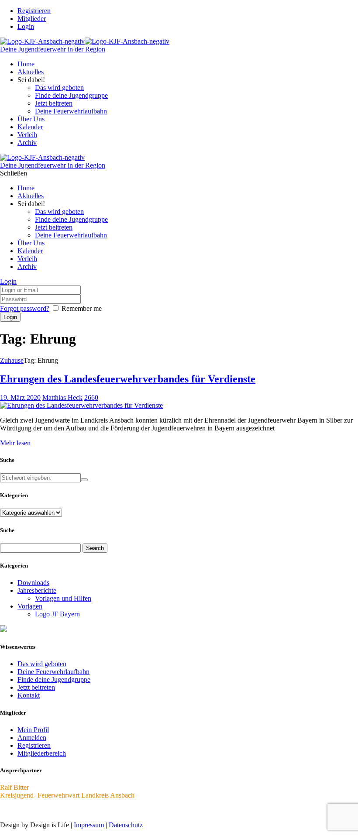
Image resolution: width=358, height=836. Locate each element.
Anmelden (31, 737)
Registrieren (34, 745)
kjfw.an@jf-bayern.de (30, 810)
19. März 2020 (20, 397)
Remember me (82, 308)
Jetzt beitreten (36, 687)
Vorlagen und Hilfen (63, 598)
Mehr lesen (15, 443)
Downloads (33, 582)
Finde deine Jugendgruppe (53, 679)
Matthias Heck (62, 397)
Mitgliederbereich (41, 753)
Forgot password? (24, 308)
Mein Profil (33, 729)
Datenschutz (126, 825)
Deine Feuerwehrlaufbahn (53, 671)
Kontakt (28, 695)
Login (25, 26)
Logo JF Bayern (57, 614)
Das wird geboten (41, 663)
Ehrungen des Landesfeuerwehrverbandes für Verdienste (127, 379)
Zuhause (12, 360)
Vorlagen (29, 606)
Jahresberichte (36, 590)
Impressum (89, 825)
